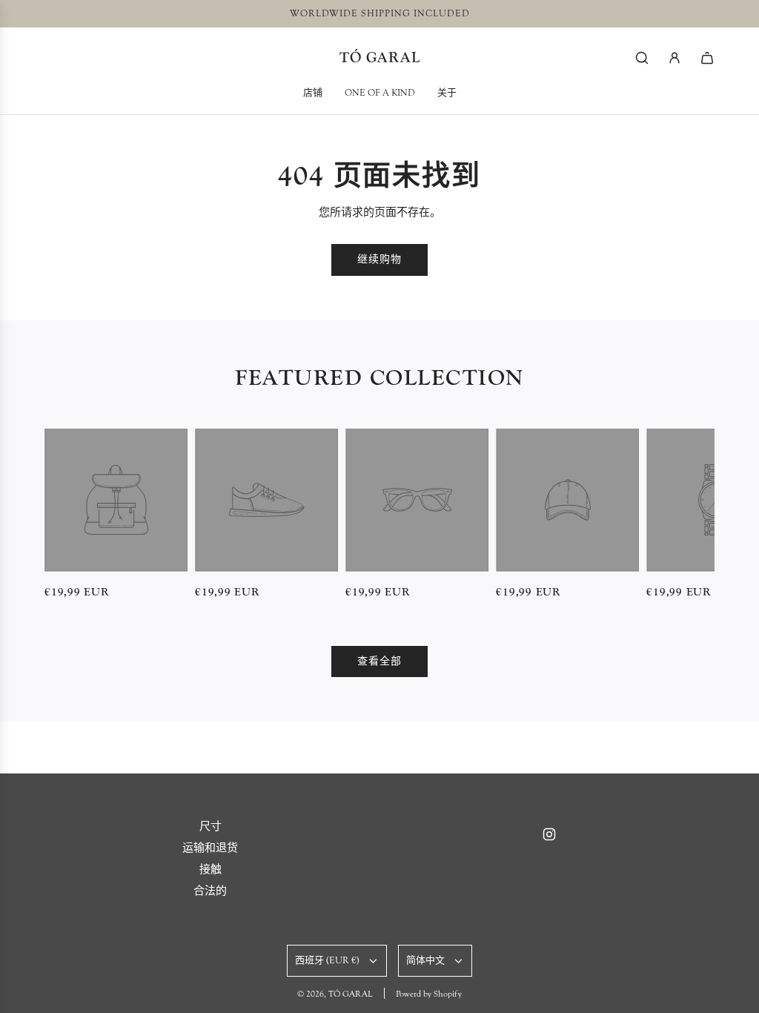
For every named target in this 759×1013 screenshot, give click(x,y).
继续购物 (379, 259)
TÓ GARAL (379, 57)
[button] (60, 514)
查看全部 (379, 661)
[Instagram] (549, 834)
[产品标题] (116, 500)
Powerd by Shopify (429, 994)
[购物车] (707, 58)
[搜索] (642, 58)
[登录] (674, 58)
